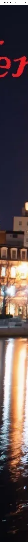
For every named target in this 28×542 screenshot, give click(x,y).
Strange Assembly (10, 2)
